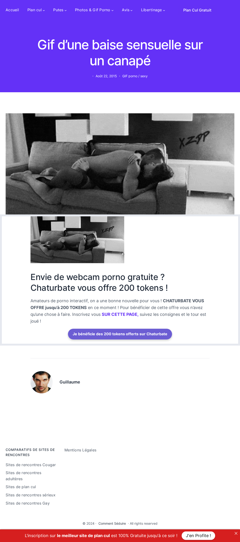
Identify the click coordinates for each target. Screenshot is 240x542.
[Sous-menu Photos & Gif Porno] (112, 10)
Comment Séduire (112, 523)
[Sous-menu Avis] (131, 10)
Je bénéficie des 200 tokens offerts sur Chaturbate (120, 334)
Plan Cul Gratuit (197, 10)
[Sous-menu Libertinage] (164, 10)
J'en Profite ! (198, 535)
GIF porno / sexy (135, 76)
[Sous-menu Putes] (65, 10)
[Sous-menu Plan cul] (44, 10)
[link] (236, 533)
